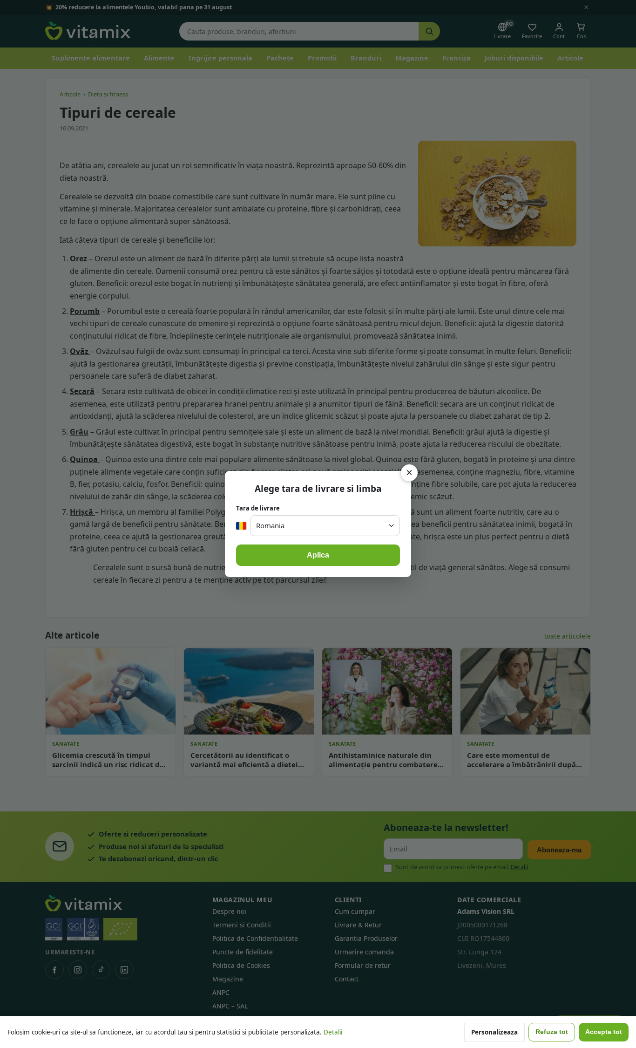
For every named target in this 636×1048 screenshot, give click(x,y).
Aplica (318, 555)
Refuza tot (551, 1031)
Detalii (333, 1032)
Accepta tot (603, 1031)
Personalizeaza (494, 1032)
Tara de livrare (258, 508)
